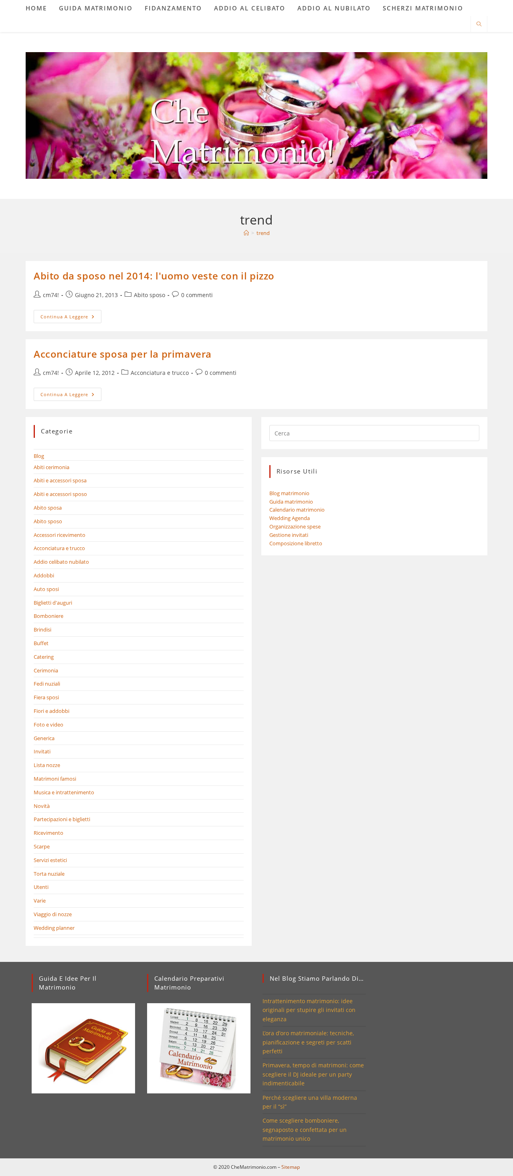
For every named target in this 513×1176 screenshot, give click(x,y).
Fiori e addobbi (51, 711)
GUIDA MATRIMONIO (96, 8)
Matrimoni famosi (55, 778)
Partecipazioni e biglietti (62, 819)
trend (263, 233)
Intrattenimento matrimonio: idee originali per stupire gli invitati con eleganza (309, 1010)
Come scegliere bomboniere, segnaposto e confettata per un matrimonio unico (305, 1129)
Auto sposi (46, 589)
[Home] (246, 233)
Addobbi (44, 575)
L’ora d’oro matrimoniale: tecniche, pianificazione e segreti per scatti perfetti (308, 1042)
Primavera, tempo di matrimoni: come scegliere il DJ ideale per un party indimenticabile (313, 1074)
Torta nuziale (49, 873)
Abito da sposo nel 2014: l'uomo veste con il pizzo (154, 275)
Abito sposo (149, 295)
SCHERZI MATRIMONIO (423, 8)
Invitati (42, 751)
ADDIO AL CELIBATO (249, 8)
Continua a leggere (70, 318)
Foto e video (48, 724)
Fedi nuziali (47, 683)
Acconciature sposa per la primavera (123, 353)
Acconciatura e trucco (160, 372)
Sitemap (290, 1167)
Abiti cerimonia (51, 467)
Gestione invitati (288, 534)
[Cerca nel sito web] (479, 24)
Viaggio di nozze (53, 914)
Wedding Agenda (289, 518)
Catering (44, 656)
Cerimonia (46, 670)
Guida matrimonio (291, 501)
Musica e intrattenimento (64, 792)
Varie (40, 900)
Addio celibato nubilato (61, 561)
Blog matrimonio (289, 493)
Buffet (41, 643)
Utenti (41, 887)
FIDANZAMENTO (173, 8)
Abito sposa (48, 507)
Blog (39, 455)
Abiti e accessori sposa (60, 480)
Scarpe (42, 846)
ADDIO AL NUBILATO (334, 8)
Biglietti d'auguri (53, 602)
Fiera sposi (46, 697)
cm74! (51, 295)
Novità (42, 806)
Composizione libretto (295, 543)
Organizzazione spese (295, 526)
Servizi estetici (50, 860)
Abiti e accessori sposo (60, 494)
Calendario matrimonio (297, 509)
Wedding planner (54, 927)
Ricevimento (48, 832)
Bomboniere (48, 615)
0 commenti (197, 295)
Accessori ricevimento (59, 534)
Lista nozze (47, 765)
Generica (44, 738)
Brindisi (42, 629)
